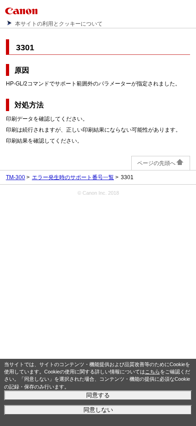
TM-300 (15, 177)
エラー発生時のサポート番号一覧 (73, 177)
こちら (152, 371)
